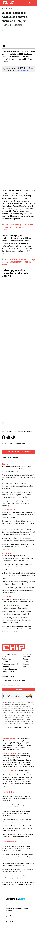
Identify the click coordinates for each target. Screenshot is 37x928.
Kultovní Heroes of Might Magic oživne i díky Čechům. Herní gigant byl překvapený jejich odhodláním (16, 798)
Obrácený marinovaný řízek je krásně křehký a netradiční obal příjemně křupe (17, 870)
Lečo (15, 764)
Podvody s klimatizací (24, 783)
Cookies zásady (8, 676)
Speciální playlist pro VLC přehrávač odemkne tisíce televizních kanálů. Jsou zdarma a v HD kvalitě (16, 620)
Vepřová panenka (23, 753)
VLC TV (13, 783)
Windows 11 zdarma (25, 777)
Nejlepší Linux (7, 786)
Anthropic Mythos (8, 779)
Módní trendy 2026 (20, 747)
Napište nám (27, 431)
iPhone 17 (5, 783)
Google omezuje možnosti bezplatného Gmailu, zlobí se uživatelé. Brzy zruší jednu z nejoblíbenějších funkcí (18, 468)
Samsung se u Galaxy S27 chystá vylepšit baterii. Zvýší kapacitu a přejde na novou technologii (16, 503)
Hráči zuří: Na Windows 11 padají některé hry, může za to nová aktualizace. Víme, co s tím (17, 806)
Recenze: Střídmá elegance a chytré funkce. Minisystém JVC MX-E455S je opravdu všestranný (18, 546)
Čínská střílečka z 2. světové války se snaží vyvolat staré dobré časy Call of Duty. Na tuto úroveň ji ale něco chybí (17, 828)
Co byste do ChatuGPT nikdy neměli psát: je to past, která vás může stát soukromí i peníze (18, 566)
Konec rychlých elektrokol (10, 773)
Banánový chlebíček (9, 758)
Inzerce (26, 664)
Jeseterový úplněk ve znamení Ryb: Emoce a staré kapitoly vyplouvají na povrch (17, 877)
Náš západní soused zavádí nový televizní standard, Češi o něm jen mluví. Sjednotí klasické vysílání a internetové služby (17, 494)
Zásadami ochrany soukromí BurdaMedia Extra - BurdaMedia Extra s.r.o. (18, 708)
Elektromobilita (26, 781)
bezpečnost (7, 553)
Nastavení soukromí (9, 669)
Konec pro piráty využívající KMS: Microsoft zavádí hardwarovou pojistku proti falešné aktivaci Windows (18, 590)
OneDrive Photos (22, 775)
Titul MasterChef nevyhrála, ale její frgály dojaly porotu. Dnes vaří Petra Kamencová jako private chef (18, 857)
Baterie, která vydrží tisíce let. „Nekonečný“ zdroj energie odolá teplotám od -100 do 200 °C (18, 477)
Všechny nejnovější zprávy (18, 452)
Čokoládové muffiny (23, 756)
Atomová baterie (20, 779)
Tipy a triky (6, 597)
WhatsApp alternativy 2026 (11, 749)
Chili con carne (22, 758)
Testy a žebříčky (8, 510)
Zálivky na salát (19, 760)
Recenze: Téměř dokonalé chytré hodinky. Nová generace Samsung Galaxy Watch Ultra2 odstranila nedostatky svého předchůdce (18, 532)
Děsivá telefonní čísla (23, 738)
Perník (10, 764)
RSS (24, 666)
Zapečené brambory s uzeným (24, 766)
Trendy (4, 423)
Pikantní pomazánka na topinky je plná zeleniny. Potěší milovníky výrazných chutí (18, 864)
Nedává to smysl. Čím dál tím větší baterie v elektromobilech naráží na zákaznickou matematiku (16, 813)
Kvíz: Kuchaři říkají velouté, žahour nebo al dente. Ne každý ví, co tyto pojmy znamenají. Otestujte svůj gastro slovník (17, 848)
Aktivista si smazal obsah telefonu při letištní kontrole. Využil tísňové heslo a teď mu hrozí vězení (18, 575)
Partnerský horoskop (22, 741)
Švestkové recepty (25, 764)
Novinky (9, 9)
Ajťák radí (21, 745)
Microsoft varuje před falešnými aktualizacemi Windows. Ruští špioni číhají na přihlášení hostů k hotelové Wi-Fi (17, 558)
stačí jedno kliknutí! (23, 70)
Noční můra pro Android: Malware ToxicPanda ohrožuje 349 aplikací (17, 821)
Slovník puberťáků (8, 741)
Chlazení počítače (23, 770)
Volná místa (6, 659)
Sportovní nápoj (7, 760)
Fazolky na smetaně (9, 756)
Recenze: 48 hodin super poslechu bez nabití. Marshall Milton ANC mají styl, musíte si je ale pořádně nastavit (18, 514)
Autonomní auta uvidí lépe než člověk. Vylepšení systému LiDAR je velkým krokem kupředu (18, 835)
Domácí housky (7, 766)
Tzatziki (21, 762)
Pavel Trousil (6, 25)
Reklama (5, 661)
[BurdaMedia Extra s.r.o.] (13, 647)
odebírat (18, 689)
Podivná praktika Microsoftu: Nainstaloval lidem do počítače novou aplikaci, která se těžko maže (17, 486)
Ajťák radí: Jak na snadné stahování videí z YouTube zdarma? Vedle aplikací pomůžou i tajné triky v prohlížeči (18, 628)
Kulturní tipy (12, 745)
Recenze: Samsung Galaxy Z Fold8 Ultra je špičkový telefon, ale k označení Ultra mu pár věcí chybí (18, 523)
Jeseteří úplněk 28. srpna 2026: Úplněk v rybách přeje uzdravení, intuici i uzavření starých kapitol (18, 883)
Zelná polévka (12, 762)
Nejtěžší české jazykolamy (17, 743)
